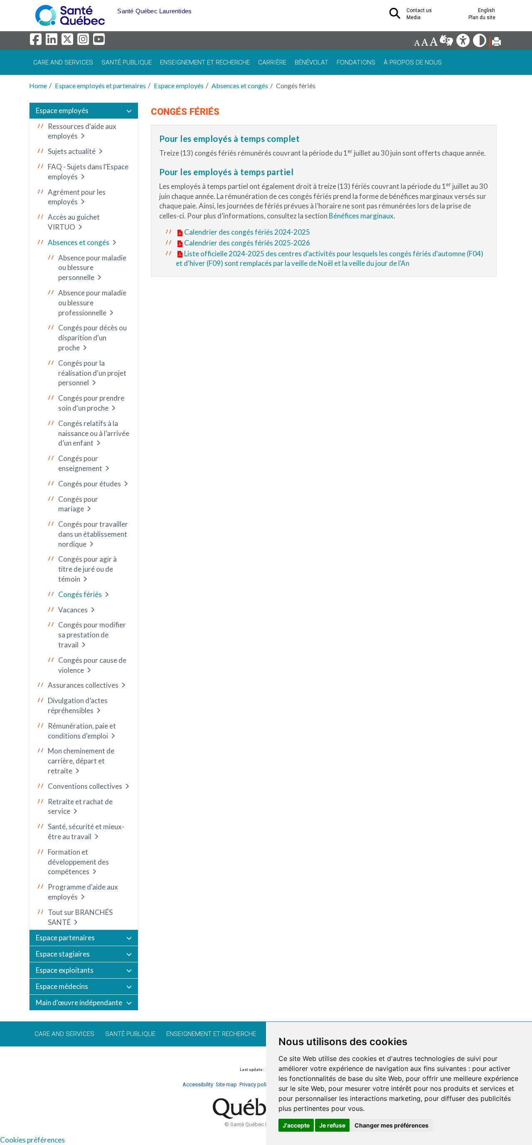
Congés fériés (80, 594)
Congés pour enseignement (80, 463)
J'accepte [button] (296, 1125)
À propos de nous (413, 62)
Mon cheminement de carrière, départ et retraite (81, 760)
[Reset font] (424, 42)
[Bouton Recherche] (111, 8)
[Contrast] (480, 42)
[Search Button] (397, 15)
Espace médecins (62, 986)
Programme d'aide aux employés (83, 891)
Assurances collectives (83, 685)
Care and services (63, 62)
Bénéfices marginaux (361, 215)
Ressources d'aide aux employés (82, 131)
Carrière (272, 62)
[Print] (496, 42)
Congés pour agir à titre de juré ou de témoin (87, 569)
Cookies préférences (32, 1139)
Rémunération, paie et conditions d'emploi (82, 730)
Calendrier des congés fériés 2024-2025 (247, 232)
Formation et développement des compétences (78, 862)
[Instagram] (84, 41)
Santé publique (126, 62)
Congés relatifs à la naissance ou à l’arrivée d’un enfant (93, 433)
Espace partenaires (65, 937)
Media (413, 17)
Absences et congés (240, 85)
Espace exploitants (65, 970)
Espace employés (179, 85)
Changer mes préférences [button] (392, 1125)
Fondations (356, 62)
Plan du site (481, 17)
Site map (226, 1084)
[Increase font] (433, 42)
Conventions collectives (85, 786)
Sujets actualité (72, 151)
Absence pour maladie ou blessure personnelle (92, 267)
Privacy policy (255, 1084)
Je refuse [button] (332, 1125)
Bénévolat (311, 62)
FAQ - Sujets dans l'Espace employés (88, 171)
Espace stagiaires (63, 953)
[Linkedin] (53, 41)
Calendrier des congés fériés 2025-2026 (247, 242)
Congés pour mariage (78, 504)
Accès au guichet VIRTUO (74, 222)
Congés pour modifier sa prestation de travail (92, 634)
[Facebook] (37, 41)
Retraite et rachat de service (80, 806)
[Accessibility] (463, 42)
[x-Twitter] (68, 41)
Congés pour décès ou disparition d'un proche (92, 337)
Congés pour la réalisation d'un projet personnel (92, 373)
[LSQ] (447, 42)
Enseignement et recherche (205, 62)
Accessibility (197, 1084)
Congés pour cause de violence (92, 665)
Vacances (73, 609)
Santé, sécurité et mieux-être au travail (86, 831)
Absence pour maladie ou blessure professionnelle (92, 302)
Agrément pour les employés (77, 197)
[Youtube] (99, 41)
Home (38, 85)
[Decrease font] (417, 42)
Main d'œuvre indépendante (79, 1002)
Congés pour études (89, 483)
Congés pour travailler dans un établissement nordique (93, 534)
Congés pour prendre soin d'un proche (91, 403)
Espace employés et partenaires (100, 85)
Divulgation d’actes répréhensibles (78, 705)
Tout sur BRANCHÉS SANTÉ (80, 917)
